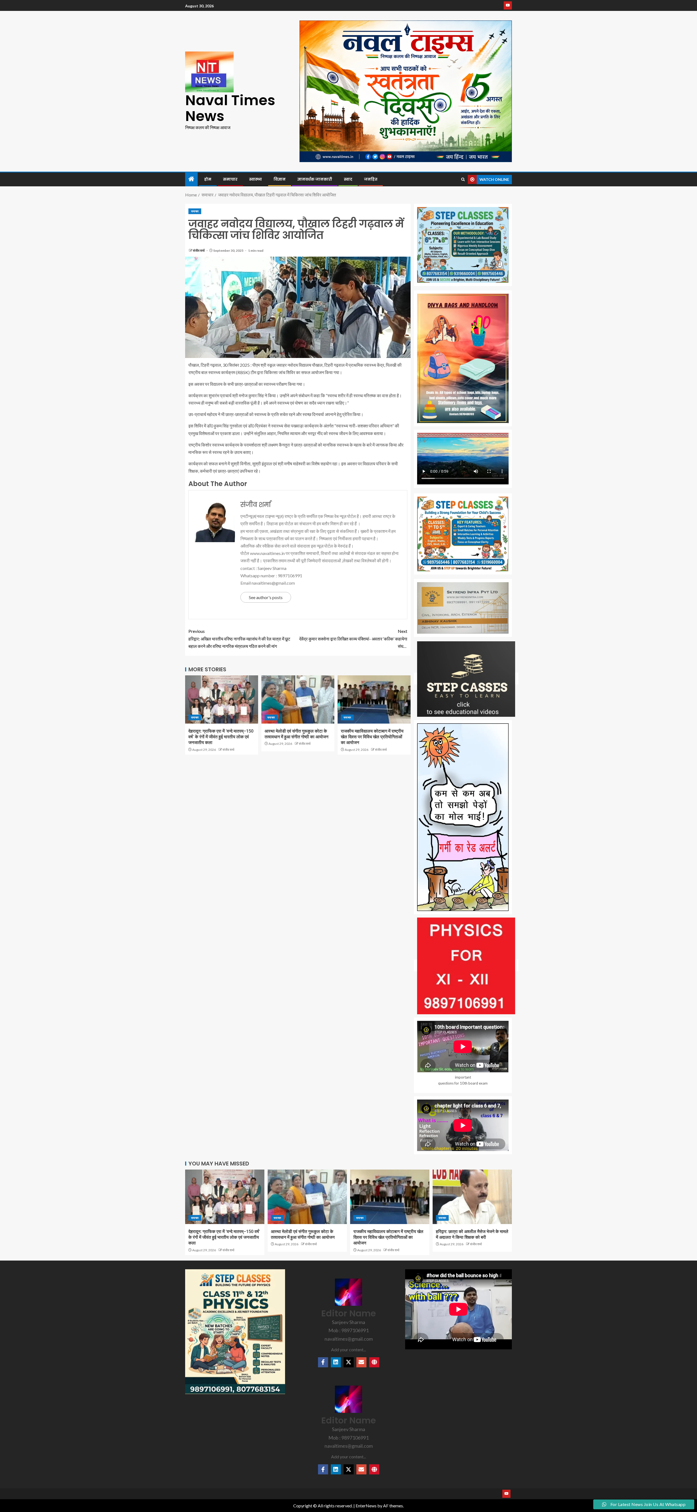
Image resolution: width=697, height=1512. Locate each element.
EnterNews (366, 1505)
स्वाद (348, 179)
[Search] (463, 179)
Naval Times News (230, 108)
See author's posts (266, 597)
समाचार (230, 179)
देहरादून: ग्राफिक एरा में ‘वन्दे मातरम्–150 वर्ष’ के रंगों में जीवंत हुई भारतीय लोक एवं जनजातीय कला (220, 736)
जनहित (370, 179)
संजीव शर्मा (199, 250)
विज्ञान (280, 179)
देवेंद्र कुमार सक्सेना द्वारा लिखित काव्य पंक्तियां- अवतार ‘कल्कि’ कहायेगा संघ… (353, 638)
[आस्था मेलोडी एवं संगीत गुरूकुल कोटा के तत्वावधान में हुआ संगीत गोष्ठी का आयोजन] (297, 699)
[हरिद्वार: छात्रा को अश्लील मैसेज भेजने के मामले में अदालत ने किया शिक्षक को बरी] (472, 1197)
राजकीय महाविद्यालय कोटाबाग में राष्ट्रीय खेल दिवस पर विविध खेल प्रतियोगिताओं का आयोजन (372, 736)
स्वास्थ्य (255, 179)
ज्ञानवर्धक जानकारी (314, 179)
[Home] (191, 179)
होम (207, 179)
